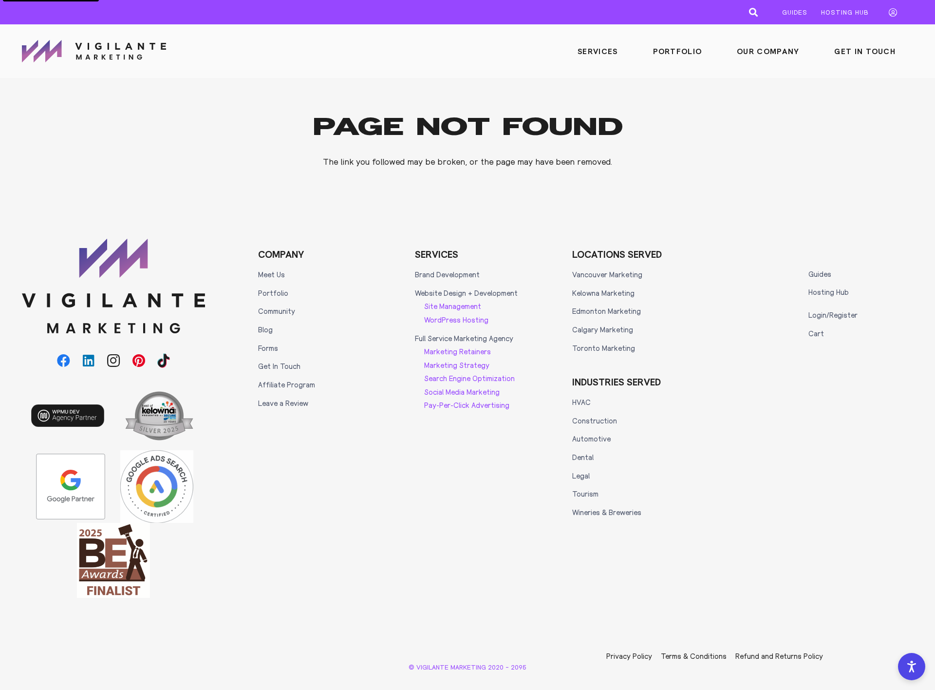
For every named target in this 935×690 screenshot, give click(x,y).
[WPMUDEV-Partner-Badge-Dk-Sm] (67, 415)
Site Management (452, 306)
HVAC (581, 402)
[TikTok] (164, 361)
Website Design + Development (466, 292)
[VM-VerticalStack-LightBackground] (114, 286)
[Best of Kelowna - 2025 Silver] (159, 415)
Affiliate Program (286, 384)
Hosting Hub (828, 292)
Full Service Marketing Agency (464, 338)
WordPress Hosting (456, 319)
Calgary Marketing (602, 329)
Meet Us (271, 274)
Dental (583, 457)
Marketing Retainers (457, 351)
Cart (816, 333)
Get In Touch (279, 366)
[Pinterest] (139, 361)
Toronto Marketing (603, 348)
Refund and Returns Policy (779, 656)
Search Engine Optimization (469, 378)
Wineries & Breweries (606, 512)
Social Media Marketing (462, 391)
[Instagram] (114, 361)
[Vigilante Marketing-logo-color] (94, 51)
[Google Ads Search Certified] (156, 486)
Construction (594, 420)
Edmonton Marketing (606, 311)
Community (276, 311)
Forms (268, 348)
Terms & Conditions (694, 656)
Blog (265, 329)
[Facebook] (64, 361)
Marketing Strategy (456, 365)
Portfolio (273, 292)
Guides (819, 273)
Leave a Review (283, 403)
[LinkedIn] (89, 361)
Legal (581, 475)
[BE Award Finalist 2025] (113, 560)
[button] (753, 12)
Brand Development (447, 274)
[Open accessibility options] (911, 666)
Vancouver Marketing (607, 274)
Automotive (591, 438)
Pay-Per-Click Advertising (466, 405)
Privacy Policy (629, 656)
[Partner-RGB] (70, 487)
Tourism (585, 493)
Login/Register (833, 314)
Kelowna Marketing (603, 292)
